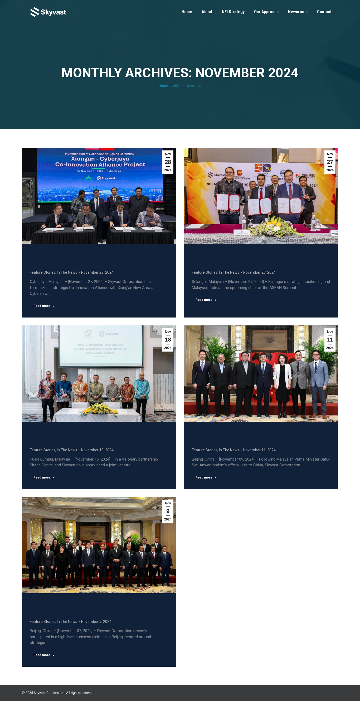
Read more (41, 306)
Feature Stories (42, 272)
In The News (67, 272)
